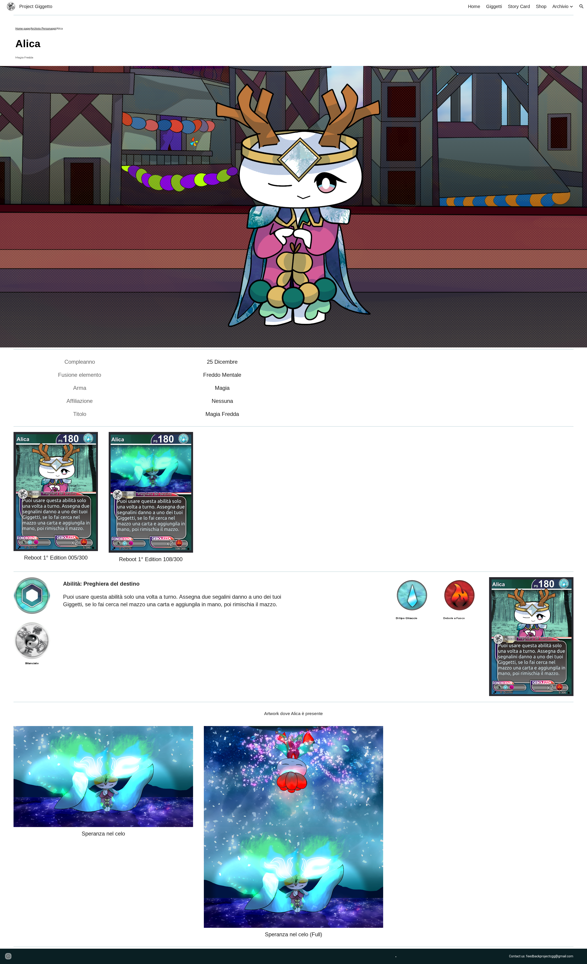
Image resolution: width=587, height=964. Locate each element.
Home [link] (474, 6)
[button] (581, 6)
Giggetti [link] (494, 6)
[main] (127, 28)
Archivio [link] (560, 6)
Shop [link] (541, 6)
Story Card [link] (519, 6)
